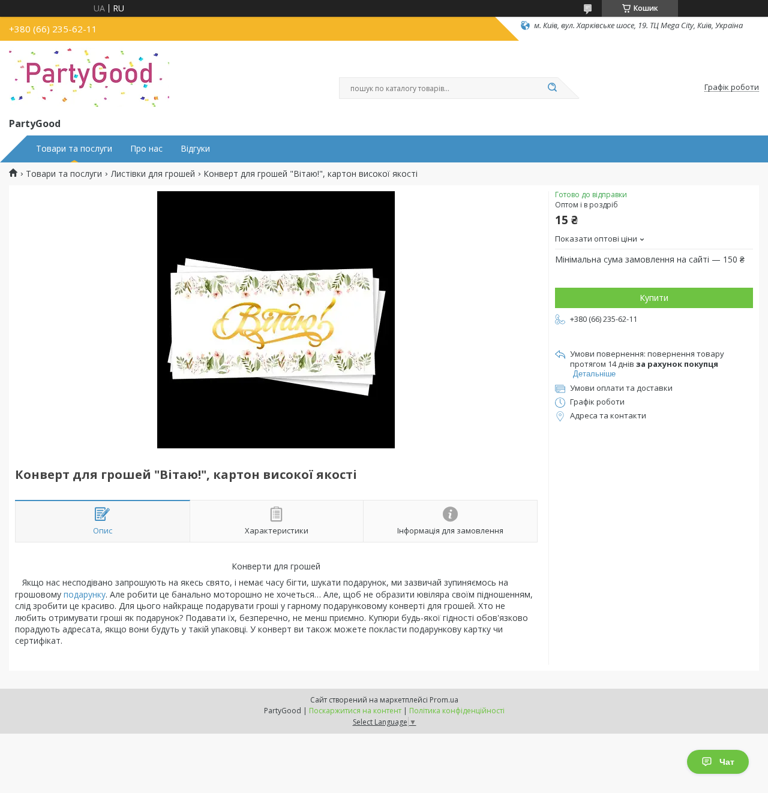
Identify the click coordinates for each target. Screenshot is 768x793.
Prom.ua (444, 700)
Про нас (146, 148)
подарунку (85, 594)
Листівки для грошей (153, 173)
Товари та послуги (74, 148)
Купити (654, 297)
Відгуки (195, 148)
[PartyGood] (89, 77)
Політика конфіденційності (457, 710)
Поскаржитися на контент (355, 710)
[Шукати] (552, 88)
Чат (726, 762)
